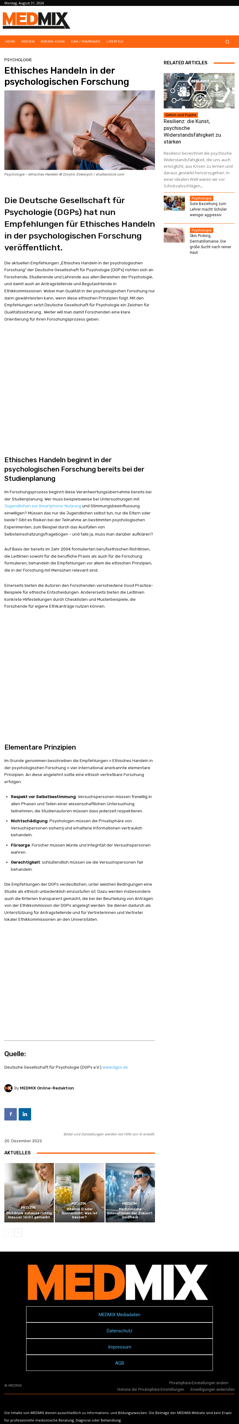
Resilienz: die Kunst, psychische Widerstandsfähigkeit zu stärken (192, 131)
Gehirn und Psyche (181, 115)
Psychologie (18, 60)
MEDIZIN (28, 1207)
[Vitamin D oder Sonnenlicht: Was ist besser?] (79, 1192)
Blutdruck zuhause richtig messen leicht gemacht (29, 1215)
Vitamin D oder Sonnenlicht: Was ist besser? (80, 1213)
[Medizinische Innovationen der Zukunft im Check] (130, 1192)
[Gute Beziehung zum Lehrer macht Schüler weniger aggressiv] (174, 203)
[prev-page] (8, 1233)
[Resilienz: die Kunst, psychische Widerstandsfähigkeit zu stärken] (199, 90)
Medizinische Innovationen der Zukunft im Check (130, 1213)
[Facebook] (10, 1114)
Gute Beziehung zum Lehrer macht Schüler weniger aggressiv (208, 209)
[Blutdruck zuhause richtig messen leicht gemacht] (29, 1192)
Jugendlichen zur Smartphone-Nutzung (42, 506)
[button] (227, 42)
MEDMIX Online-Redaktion (47, 1088)
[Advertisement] (79, 381)
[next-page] (18, 1233)
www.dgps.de (115, 1067)
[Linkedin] (25, 1114)
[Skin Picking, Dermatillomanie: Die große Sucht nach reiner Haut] (174, 235)
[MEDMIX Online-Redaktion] (9, 1088)
